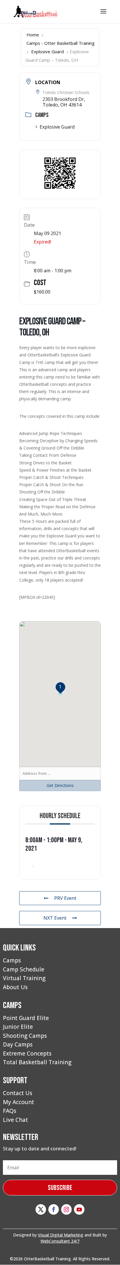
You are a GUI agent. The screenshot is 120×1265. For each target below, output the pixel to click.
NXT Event (54, 918)
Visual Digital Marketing (60, 1235)
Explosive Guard (47, 51)
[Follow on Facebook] (53, 1209)
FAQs (9, 1111)
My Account (18, 1102)
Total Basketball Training (37, 1062)
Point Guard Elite (26, 1018)
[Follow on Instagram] (66, 1209)
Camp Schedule (23, 969)
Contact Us (17, 1093)
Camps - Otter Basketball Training (61, 43)
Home (33, 35)
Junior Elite (18, 1027)
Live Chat (15, 1120)
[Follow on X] (41, 1209)
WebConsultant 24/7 (60, 1241)
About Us (15, 987)
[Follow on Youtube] (79, 1209)
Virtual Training (24, 978)
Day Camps (18, 1044)
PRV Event (65, 898)
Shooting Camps (25, 1036)
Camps (12, 960)
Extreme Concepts (27, 1053)
